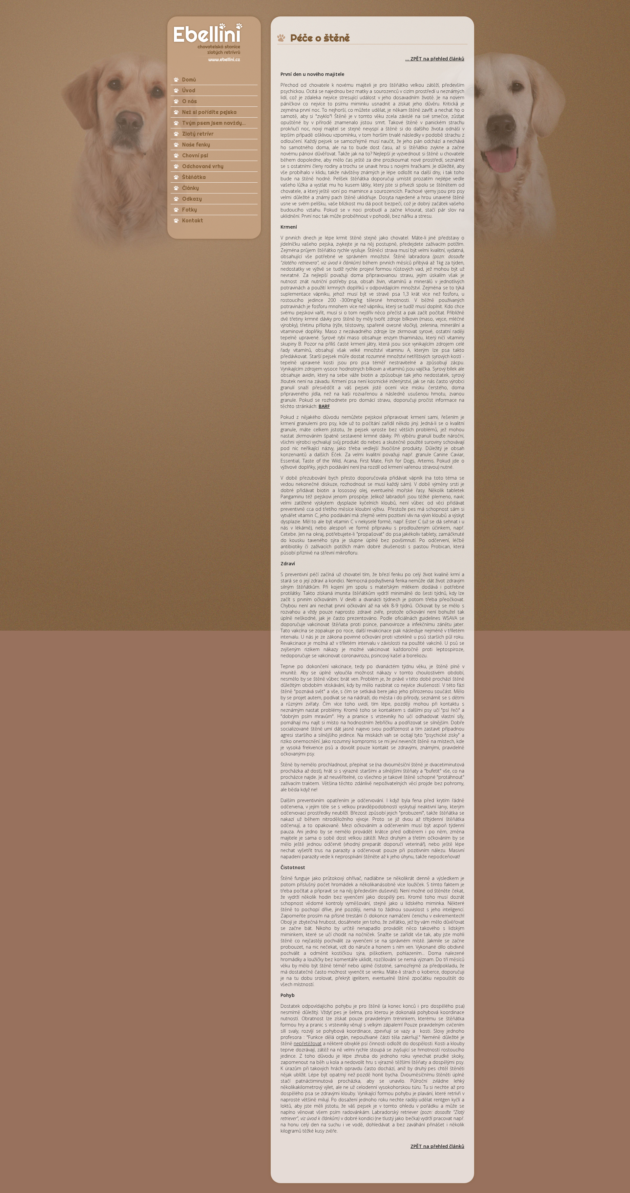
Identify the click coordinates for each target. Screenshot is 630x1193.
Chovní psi (195, 155)
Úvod (188, 90)
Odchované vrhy (202, 166)
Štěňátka (194, 177)
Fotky (189, 209)
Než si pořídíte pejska (209, 112)
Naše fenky (196, 144)
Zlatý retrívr (198, 133)
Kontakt (192, 220)
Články (190, 188)
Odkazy (192, 198)
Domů (189, 79)
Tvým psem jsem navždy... (214, 123)
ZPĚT (416, 1146)
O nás (189, 101)
